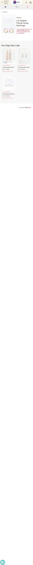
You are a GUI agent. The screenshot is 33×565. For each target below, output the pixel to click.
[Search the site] (26, 2)
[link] (17, 7)
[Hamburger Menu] (5, 6)
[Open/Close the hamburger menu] (30, 3)
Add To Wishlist (13, 49)
